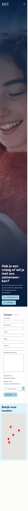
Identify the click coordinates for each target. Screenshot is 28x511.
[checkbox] (4, 373)
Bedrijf (5, 339)
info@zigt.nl (10, 302)
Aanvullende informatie (10, 352)
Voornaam (7, 318)
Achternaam (8, 325)
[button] (10, 427)
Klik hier (6, 381)
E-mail (6, 332)
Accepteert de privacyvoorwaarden (9, 377)
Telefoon (6, 345)
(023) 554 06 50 (12, 297)
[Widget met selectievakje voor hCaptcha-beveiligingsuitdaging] (15, 389)
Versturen (9, 394)
